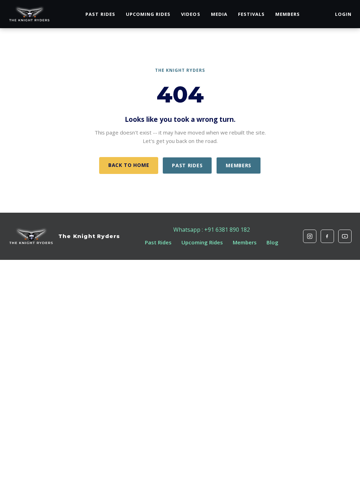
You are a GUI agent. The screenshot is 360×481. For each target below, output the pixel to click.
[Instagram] (309, 236)
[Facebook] (327, 236)
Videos (190, 14)
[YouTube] (345, 236)
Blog (272, 242)
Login (343, 14)
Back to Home (128, 165)
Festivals (251, 14)
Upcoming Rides (148, 14)
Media (219, 14)
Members (287, 14)
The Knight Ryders (89, 236)
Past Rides (100, 14)
